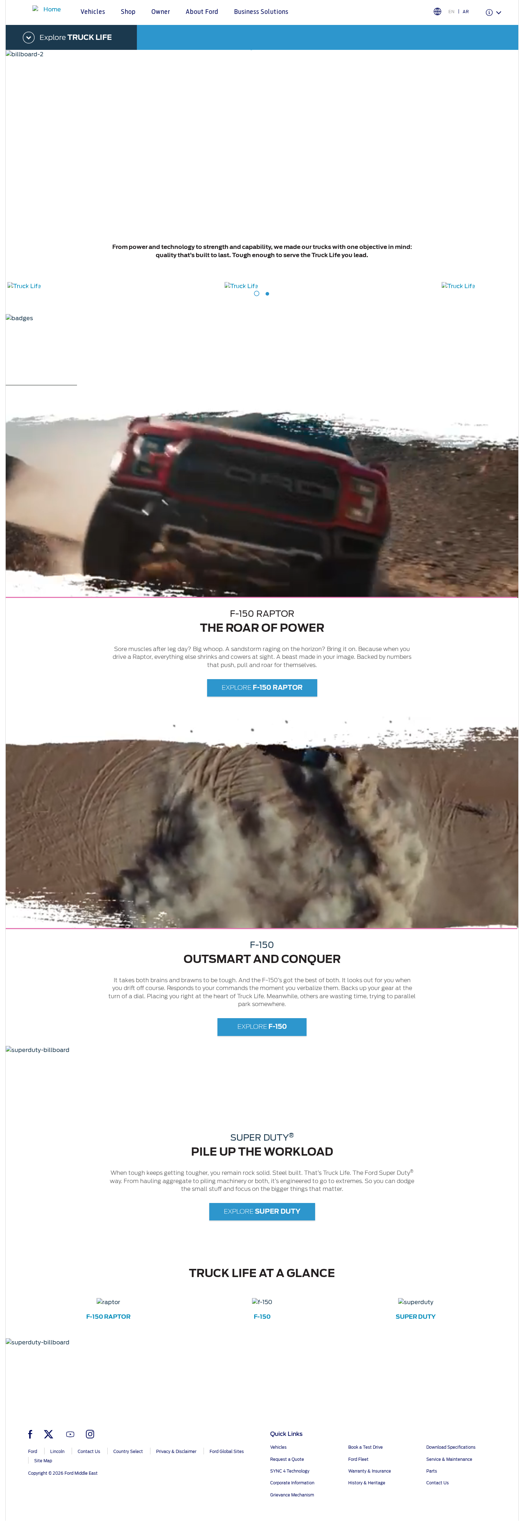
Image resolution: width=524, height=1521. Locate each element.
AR (466, 11)
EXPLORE (262, 687)
